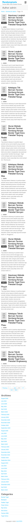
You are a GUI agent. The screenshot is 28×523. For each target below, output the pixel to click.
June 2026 (4, 404)
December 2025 (5, 420)
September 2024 (5, 460)
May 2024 (4, 471)
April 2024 (4, 474)
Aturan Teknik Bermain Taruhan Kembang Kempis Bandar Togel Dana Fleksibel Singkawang (17, 356)
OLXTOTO (19, 521)
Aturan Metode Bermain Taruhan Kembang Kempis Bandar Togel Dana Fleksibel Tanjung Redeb (12, 131)
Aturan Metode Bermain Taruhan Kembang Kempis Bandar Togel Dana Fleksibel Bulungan (16, 243)
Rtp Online (4, 508)
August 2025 (4, 431)
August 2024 (4, 463)
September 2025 (5, 428)
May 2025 (4, 439)
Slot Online (4, 510)
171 (23, 388)
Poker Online (4, 505)
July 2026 (4, 401)
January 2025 (5, 449)
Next (16, 390)
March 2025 (4, 444)
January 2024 (5, 482)
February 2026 (5, 414)
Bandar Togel (5, 497)
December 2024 (5, 452)
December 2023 (5, 484)
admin (5, 27)
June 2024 (4, 468)
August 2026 (4, 398)
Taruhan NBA (5, 513)
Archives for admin (11, 11)
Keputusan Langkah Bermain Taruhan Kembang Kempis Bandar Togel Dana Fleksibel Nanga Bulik (17, 20)
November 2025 (5, 422)
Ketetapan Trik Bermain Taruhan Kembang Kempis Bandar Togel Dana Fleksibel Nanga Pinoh (12, 93)
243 (12, 390)
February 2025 (5, 447)
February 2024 (5, 479)
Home (3, 11)
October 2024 (5, 457)
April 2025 (4, 441)
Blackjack (4, 500)
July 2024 (4, 466)
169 (15, 388)
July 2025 (4, 433)
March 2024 (4, 476)
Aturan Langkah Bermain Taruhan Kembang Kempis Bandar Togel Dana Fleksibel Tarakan (16, 56)
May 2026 (4, 406)
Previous (4, 388)
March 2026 (4, 412)
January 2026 (5, 417)
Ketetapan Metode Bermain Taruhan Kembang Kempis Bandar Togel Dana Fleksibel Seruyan (16, 207)
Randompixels (9, 2)
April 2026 (4, 409)
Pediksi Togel (5, 502)
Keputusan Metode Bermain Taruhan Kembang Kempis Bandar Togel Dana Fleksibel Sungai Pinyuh (12, 281)
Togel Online (4, 516)
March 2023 (4, 490)
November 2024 (5, 455)
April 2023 (4, 487)
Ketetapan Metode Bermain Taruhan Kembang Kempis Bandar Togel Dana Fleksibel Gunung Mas (12, 170)
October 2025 (5, 425)
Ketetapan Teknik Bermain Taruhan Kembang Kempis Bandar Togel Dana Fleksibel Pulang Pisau (12, 319)
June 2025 (4, 436)
